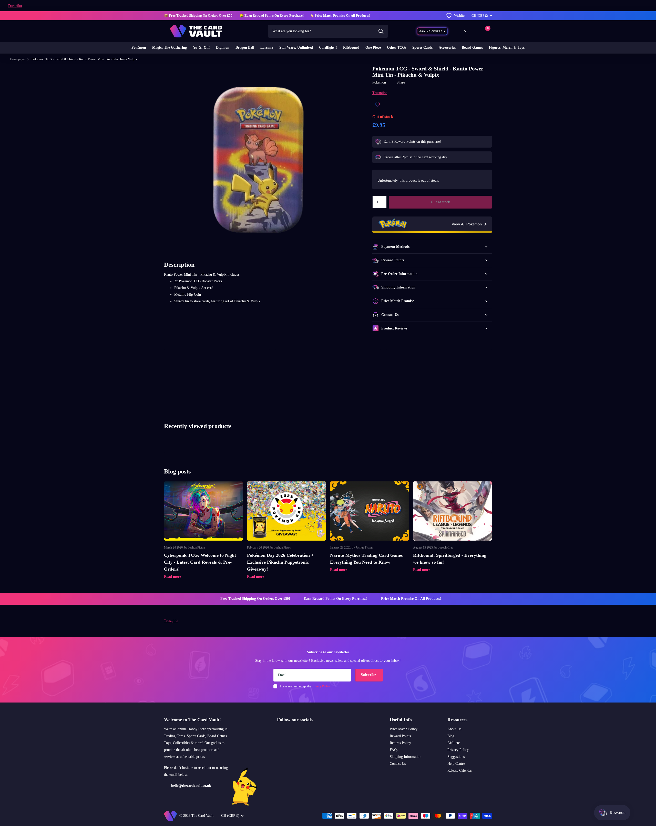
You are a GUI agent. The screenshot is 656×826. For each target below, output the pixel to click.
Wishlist (459, 15)
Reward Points (400, 736)
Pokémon (138, 47)
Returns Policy (400, 743)
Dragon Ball (244, 47)
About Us (454, 729)
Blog (450, 736)
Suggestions (456, 757)
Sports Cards (422, 47)
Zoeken (381, 31)
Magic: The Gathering (169, 47)
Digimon (222, 47)
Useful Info (401, 719)
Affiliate (453, 743)
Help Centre (456, 764)
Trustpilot (15, 6)
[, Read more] (461, 31)
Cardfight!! (328, 47)
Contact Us (398, 764)
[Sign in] (475, 31)
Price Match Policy (403, 729)
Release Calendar (459, 770)
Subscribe (369, 675)
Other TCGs (396, 47)
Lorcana (266, 47)
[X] (289, 732)
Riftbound (351, 47)
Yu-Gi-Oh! (201, 47)
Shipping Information (405, 757)
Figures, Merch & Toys (507, 47)
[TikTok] (300, 732)
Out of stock (440, 202)
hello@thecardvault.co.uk (191, 786)
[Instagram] (279, 732)
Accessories (447, 47)
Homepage (17, 59)
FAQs (394, 750)
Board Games (472, 47)
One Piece (373, 47)
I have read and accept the (305, 686)
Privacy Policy (458, 750)
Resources (457, 719)
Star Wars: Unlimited (296, 47)
